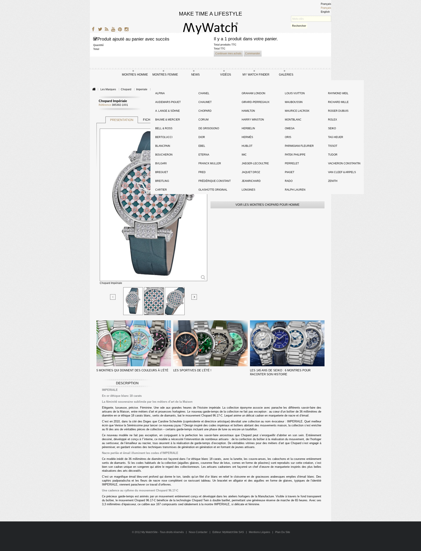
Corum (203, 119)
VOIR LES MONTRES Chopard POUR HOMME (267, 204)
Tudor (332, 154)
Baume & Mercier (167, 119)
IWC (244, 154)
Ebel (201, 145)
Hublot (247, 145)
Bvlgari (161, 163)
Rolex (332, 119)
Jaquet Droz (251, 172)
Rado (289, 180)
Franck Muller (209, 163)
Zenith (332, 180)
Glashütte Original (212, 189)
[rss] (106, 30)
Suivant (194, 297)
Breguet (161, 172)
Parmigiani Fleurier (299, 145)
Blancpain (162, 145)
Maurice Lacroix (297, 110)
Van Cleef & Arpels (342, 172)
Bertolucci (163, 137)
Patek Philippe (295, 154)
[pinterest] (119, 30)
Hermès (247, 137)
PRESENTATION (121, 120)
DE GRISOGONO (208, 128)
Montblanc (293, 119)
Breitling (162, 180)
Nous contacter (198, 532)
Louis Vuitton (295, 93)
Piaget (289, 172)
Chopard (205, 110)
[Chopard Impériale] (133, 301)
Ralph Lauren (295, 189)
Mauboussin (294, 102)
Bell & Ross (163, 128)
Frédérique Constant (214, 180)
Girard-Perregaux (255, 102)
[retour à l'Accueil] (93, 89)
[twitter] (99, 30)
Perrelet (292, 163)
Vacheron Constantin (344, 163)
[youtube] (112, 30)
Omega (289, 128)
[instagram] (125, 30)
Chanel (203, 93)
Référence (105, 104)
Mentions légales (259, 532)
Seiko (332, 128)
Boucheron (164, 154)
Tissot (332, 145)
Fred (202, 172)
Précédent (113, 297)
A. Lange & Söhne (167, 110)
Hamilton (248, 110)
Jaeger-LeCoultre (255, 163)
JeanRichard (251, 180)
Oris (288, 137)
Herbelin (248, 128)
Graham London (253, 93)
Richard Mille (338, 102)
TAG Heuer (335, 137)
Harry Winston (253, 119)
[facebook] (92, 30)
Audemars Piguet (168, 102)
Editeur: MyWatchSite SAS (228, 532)
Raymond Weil (338, 93)
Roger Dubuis (338, 110)
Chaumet (205, 102)
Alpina (160, 93)
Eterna (203, 154)
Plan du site (282, 532)
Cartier (161, 189)
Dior (201, 137)
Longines (248, 189)
